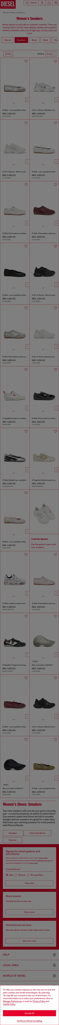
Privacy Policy (39, 1001)
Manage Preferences (12, 1001)
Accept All (29, 1013)
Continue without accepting (29, 1021)
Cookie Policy (9, 1004)
